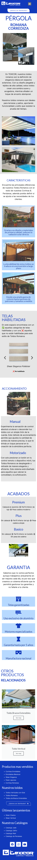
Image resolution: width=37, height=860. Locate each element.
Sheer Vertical (11, 818)
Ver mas (18, 718)
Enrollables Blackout (13, 774)
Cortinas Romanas (12, 783)
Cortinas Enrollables (13, 771)
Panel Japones (11, 780)
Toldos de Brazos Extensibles (16, 798)
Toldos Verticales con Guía (15, 793)
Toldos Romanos (12, 795)
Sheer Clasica (10, 815)
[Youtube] (24, 844)
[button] (29, 3)
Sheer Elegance (11, 777)
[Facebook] (12, 844)
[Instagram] (18, 844)
